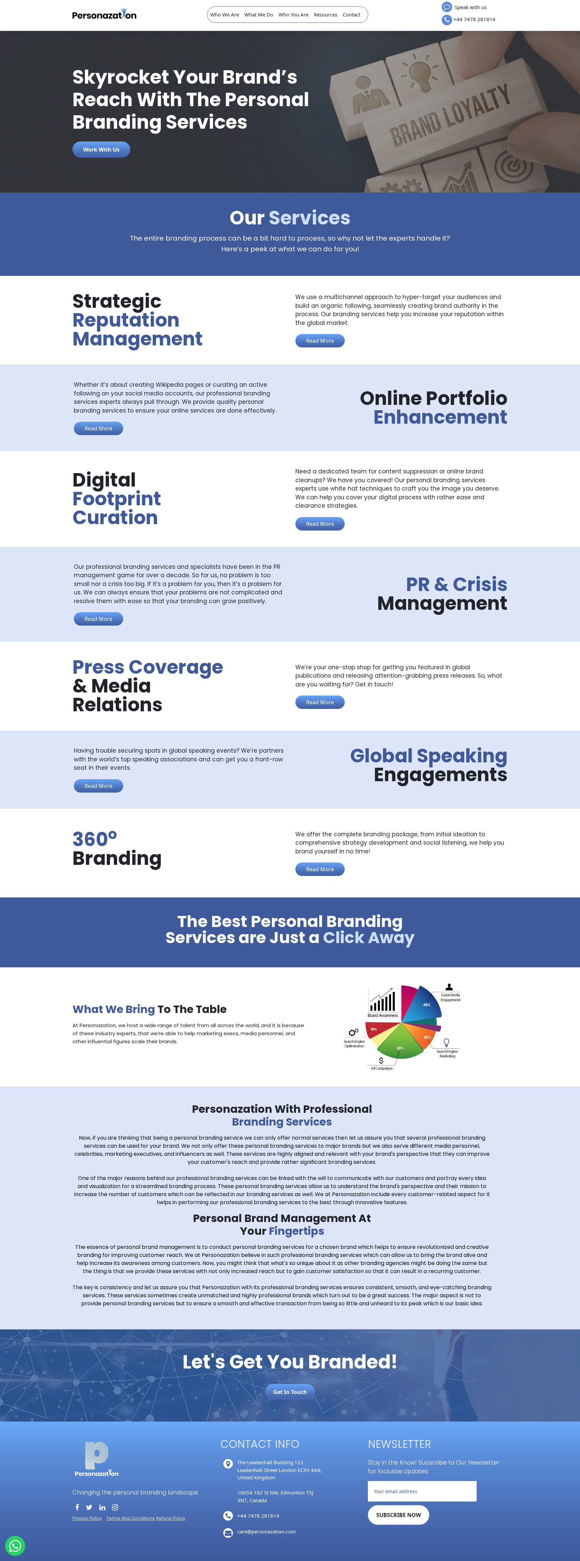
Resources (325, 14)
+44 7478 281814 (474, 19)
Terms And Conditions (130, 1518)
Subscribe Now (398, 1515)
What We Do (258, 14)
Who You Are (293, 14)
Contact (351, 14)
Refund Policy (170, 1518)
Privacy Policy (87, 1518)
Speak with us (470, 7)
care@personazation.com (266, 1531)
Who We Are (224, 14)
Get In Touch (290, 1392)
